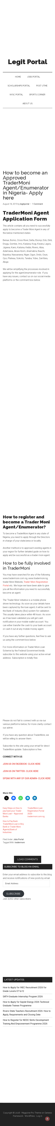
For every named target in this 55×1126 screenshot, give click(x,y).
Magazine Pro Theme (31, 1113)
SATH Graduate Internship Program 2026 (23, 996)
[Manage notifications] (47, 1119)
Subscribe (13, 893)
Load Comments (27, 859)
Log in (39, 1116)
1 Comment (37, 204)
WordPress (30, 1116)
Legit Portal (27, 62)
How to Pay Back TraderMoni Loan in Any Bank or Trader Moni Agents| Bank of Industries (13, 826)
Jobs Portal (18, 839)
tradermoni (20, 842)
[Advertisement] (27, 27)
